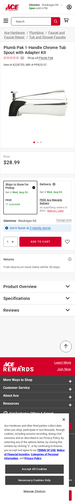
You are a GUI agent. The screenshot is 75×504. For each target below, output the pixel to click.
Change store (63, 220)
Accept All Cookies (34, 469)
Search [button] (20, 21)
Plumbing (36, 33)
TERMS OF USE (46, 450)
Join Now (64, 369)
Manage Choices (34, 491)
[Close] (63, 419)
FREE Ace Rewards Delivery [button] (51, 202)
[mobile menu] (6, 20)
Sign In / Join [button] (55, 210)
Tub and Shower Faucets (47, 37)
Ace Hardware (14, 33)
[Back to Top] (66, 346)
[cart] (67, 20)
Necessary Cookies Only (34, 480)
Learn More (62, 363)
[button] (37, 103)
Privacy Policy (32, 458)
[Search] (55, 21)
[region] (34, 458)
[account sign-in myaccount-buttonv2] (69, 7)
